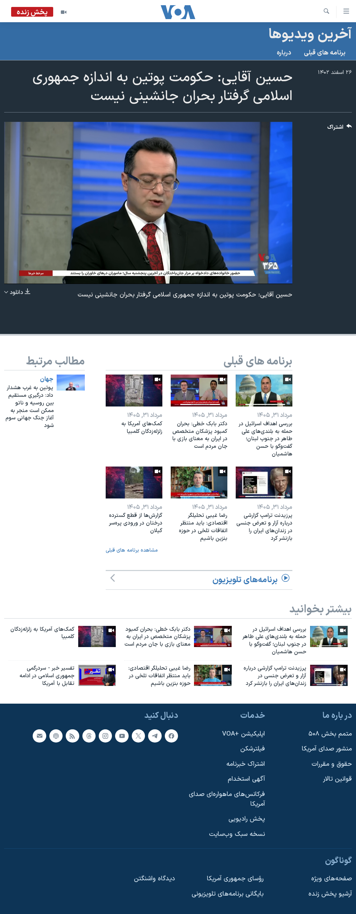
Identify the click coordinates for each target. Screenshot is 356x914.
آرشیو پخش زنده (330, 893)
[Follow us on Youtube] (121, 735)
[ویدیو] (63, 12)
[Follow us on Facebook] (171, 735)
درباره (284, 53)
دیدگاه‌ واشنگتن (154, 878)
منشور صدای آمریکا (327, 749)
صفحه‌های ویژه (331, 878)
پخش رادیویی (246, 819)
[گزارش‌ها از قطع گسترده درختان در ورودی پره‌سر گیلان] (134, 482)
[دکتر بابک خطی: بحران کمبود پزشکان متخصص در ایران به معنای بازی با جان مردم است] (199, 390)
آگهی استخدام (246, 779)
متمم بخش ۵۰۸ (330, 733)
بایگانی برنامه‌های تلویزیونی (228, 893)
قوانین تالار (337, 779)
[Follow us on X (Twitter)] (138, 735)
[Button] (339, 129)
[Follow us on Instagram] (105, 735)
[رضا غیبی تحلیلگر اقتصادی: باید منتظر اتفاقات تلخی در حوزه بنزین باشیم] (199, 482)
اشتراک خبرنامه (245, 764)
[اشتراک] (39, 735)
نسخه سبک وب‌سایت (237, 834)
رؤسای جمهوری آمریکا (235, 878)
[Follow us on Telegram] (154, 735)
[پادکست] (56, 735)
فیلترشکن (252, 749)
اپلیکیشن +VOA (243, 733)
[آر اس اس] (72, 735)
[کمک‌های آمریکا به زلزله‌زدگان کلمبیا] (134, 390)
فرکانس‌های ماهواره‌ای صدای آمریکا (227, 799)
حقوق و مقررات (332, 764)
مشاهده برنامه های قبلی (132, 550)
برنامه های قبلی (325, 53)
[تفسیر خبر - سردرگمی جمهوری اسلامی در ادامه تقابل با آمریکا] (97, 675)
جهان (46, 379)
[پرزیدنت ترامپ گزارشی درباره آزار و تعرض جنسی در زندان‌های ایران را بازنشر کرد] (264, 482)
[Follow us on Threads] (89, 735)
